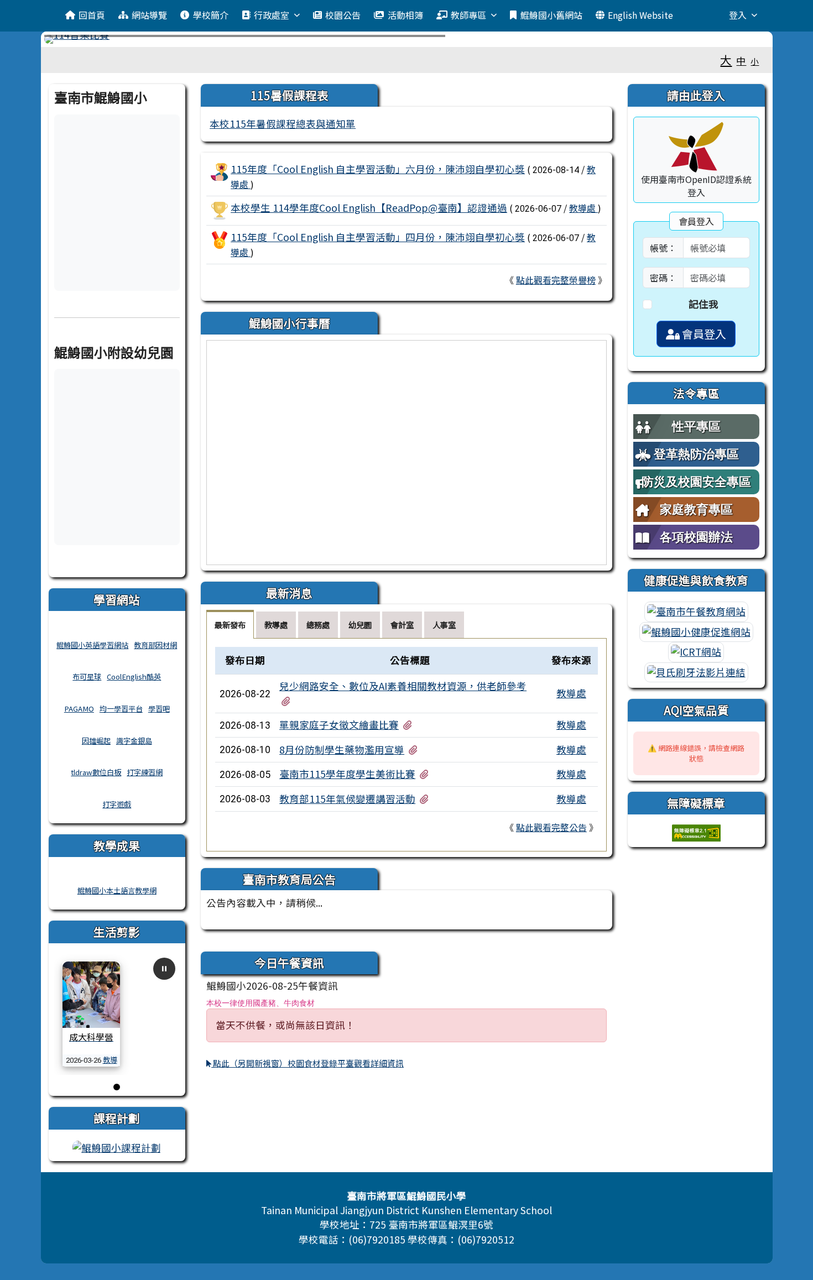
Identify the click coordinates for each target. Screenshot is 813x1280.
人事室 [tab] (444, 624)
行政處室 (271, 15)
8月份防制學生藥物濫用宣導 (341, 749)
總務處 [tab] (318, 624)
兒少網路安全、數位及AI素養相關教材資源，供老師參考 (403, 686)
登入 (738, 15)
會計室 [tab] (402, 624)
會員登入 (703, 334)
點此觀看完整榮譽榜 (556, 279)
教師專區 (468, 15)
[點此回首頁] (406, 39)
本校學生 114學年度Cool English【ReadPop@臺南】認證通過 (369, 208)
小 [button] (755, 61)
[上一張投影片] (71, 41)
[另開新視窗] (116, 1146)
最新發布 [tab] (230, 624)
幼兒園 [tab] (360, 624)
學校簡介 (210, 15)
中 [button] (741, 60)
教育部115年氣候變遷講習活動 (347, 799)
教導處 (583, 208)
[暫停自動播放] (164, 969)
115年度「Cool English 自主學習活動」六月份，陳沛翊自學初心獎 (378, 169)
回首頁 (92, 15)
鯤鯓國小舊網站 (551, 15)
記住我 (703, 304)
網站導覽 (149, 15)
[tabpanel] (406, 744)
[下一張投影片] (743, 41)
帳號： (663, 247)
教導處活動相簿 (95, 1065)
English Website (640, 15)
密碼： (663, 277)
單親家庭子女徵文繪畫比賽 (339, 725)
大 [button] (726, 59)
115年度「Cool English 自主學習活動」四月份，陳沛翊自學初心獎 (378, 237)
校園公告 (343, 15)
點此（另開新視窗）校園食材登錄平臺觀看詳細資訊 (307, 1063)
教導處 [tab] (276, 624)
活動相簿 (405, 15)
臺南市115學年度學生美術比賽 (347, 774)
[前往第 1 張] (116, 1087)
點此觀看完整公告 (551, 827)
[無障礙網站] (696, 831)
